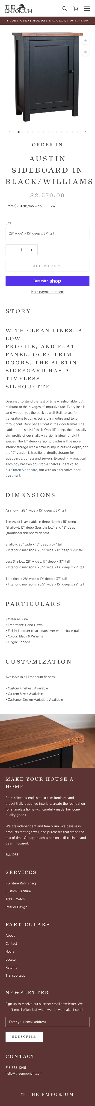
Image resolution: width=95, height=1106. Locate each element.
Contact (11, 943)
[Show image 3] (28, 132)
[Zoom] (85, 40)
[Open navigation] (87, 8)
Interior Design (16, 907)
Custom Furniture (18, 891)
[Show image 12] (72, 132)
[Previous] (10, 132)
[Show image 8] (52, 132)
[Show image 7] (48, 132)
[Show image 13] (77, 132)
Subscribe (24, 1037)
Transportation (16, 975)
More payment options (47, 292)
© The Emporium (47, 1094)
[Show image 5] (38, 132)
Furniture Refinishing (21, 883)
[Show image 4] (33, 132)
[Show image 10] (62, 132)
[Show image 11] (67, 132)
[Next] (85, 132)
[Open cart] (75, 8)
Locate (11, 959)
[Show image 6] (43, 132)
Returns (11, 967)
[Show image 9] (57, 132)
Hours (10, 951)
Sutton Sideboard (24, 470)
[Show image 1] (19, 132)
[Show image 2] (23, 132)
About (10, 935)
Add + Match (15, 899)
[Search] (65, 8)
